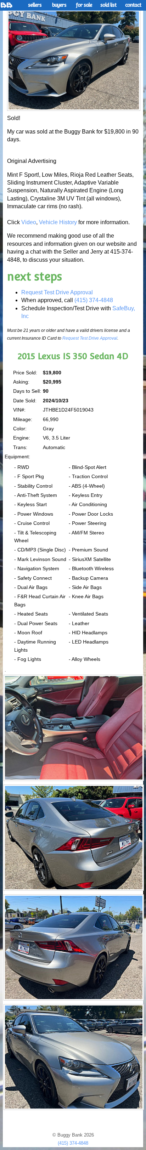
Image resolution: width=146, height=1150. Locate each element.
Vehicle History (58, 222)
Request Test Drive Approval (57, 292)
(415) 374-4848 (93, 300)
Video (28, 222)
